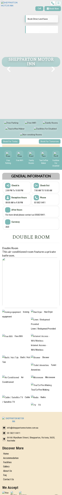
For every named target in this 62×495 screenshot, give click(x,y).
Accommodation (11, 458)
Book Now (54, 8)
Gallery (6, 466)
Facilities (7, 462)
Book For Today (10, 141)
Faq (5, 475)
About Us (7, 470)
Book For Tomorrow (50, 141)
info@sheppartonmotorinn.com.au (22, 427)
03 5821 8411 (13, 433)
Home (6, 453)
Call (39, 8)
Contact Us (8, 479)
